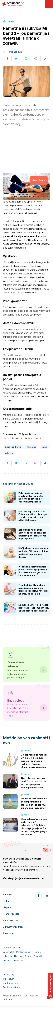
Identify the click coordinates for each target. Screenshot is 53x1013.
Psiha (6, 901)
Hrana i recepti (11, 914)
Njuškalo (18, 956)
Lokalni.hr (7, 956)
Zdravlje (7, 894)
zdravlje (9, 453)
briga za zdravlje (13, 447)
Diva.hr (38, 952)
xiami (44, 447)
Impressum (8, 979)
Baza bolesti (9, 933)
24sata (28, 956)
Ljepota (7, 907)
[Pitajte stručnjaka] (50, 985)
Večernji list (8, 952)
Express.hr (19, 960)
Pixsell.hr (7, 960)
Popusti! (38, 956)
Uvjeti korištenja (11, 983)
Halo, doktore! (10, 920)
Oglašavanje (9, 974)
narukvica (31, 447)
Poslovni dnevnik (24, 952)
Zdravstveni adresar (13, 927)
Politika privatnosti (12, 987)
